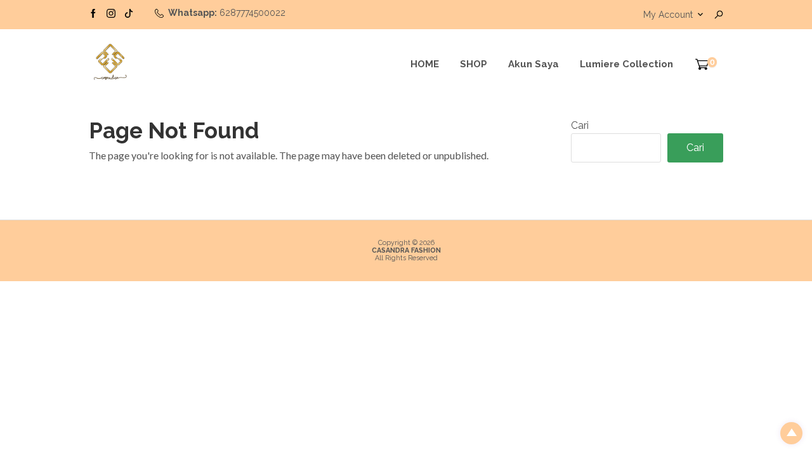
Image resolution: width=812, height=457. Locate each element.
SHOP (473, 64)
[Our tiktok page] (128, 13)
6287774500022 (252, 13)
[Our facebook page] (93, 13)
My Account (668, 15)
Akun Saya (533, 64)
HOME (424, 64)
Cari (580, 125)
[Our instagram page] (111, 13)
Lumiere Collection (626, 64)
